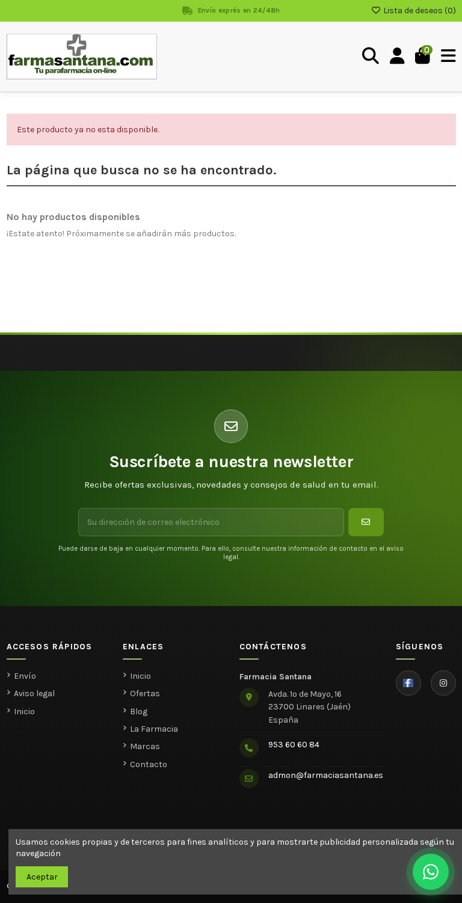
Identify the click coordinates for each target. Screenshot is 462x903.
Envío (25, 676)
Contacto (148, 764)
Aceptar (42, 877)
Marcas (145, 746)
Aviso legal (34, 693)
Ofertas (145, 693)
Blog (138, 711)
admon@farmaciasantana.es (325, 775)
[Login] (397, 56)
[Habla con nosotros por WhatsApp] (431, 872)
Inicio (24, 711)
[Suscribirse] (366, 522)
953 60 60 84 (293, 744)
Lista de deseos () (418, 10)
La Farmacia (154, 729)
